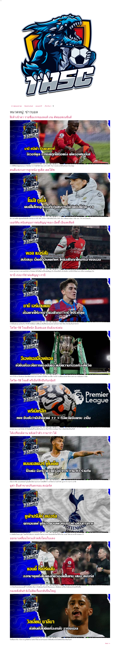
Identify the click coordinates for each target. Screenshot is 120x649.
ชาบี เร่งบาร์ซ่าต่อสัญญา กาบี (27, 275)
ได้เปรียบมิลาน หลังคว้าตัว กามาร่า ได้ (33, 433)
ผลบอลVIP (39, 106)
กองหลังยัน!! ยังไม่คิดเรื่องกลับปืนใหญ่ (33, 591)
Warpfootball (28, 106)
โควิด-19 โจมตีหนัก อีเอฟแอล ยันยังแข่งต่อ (36, 327)
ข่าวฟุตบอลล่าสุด (16, 106)
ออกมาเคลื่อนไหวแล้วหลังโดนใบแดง (32, 538)
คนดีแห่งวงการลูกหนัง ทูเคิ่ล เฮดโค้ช (32, 170)
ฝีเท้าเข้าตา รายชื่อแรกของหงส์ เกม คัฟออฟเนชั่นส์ (41, 117)
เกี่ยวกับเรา (48, 106)
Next (107, 643)
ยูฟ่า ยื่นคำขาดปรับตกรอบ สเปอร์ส (31, 485)
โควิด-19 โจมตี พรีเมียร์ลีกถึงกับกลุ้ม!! (32, 380)
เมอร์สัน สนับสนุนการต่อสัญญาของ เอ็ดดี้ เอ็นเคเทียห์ (42, 222)
